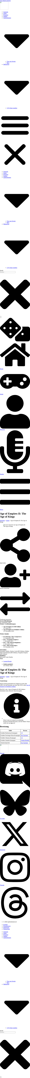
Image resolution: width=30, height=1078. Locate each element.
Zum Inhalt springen (5, 0)
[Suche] (0, 317)
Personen (5, 15)
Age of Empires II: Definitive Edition (15, 685)
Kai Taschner (24, 735)
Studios (5, 16)
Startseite (5, 12)
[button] (15, 140)
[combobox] (7, 272)
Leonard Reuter (7, 661)
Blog (8, 63)
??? (22, 733)
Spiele (5, 13)
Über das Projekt (11, 61)
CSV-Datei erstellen (12, 108)
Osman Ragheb (25, 740)
